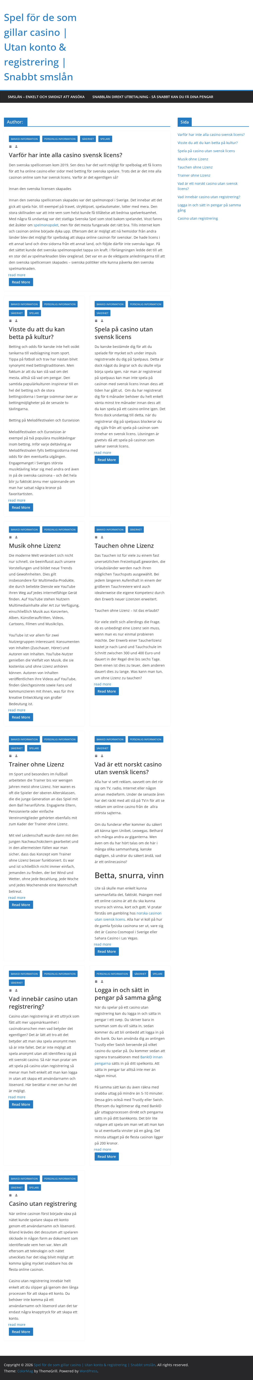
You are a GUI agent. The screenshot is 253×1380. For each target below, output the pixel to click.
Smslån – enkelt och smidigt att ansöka (46, 96)
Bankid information (24, 139)
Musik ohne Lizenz (35, 545)
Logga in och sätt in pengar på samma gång (128, 993)
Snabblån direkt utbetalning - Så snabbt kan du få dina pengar (152, 96)
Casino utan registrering (43, 1203)
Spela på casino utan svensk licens (124, 333)
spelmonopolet (46, 225)
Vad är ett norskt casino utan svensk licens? (128, 768)
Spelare (105, 139)
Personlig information (60, 139)
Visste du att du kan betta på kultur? (37, 333)
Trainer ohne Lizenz (36, 764)
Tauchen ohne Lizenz (124, 545)
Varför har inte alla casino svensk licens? (65, 155)
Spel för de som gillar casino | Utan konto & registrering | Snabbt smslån (40, 46)
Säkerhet (88, 139)
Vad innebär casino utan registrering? (43, 1002)
